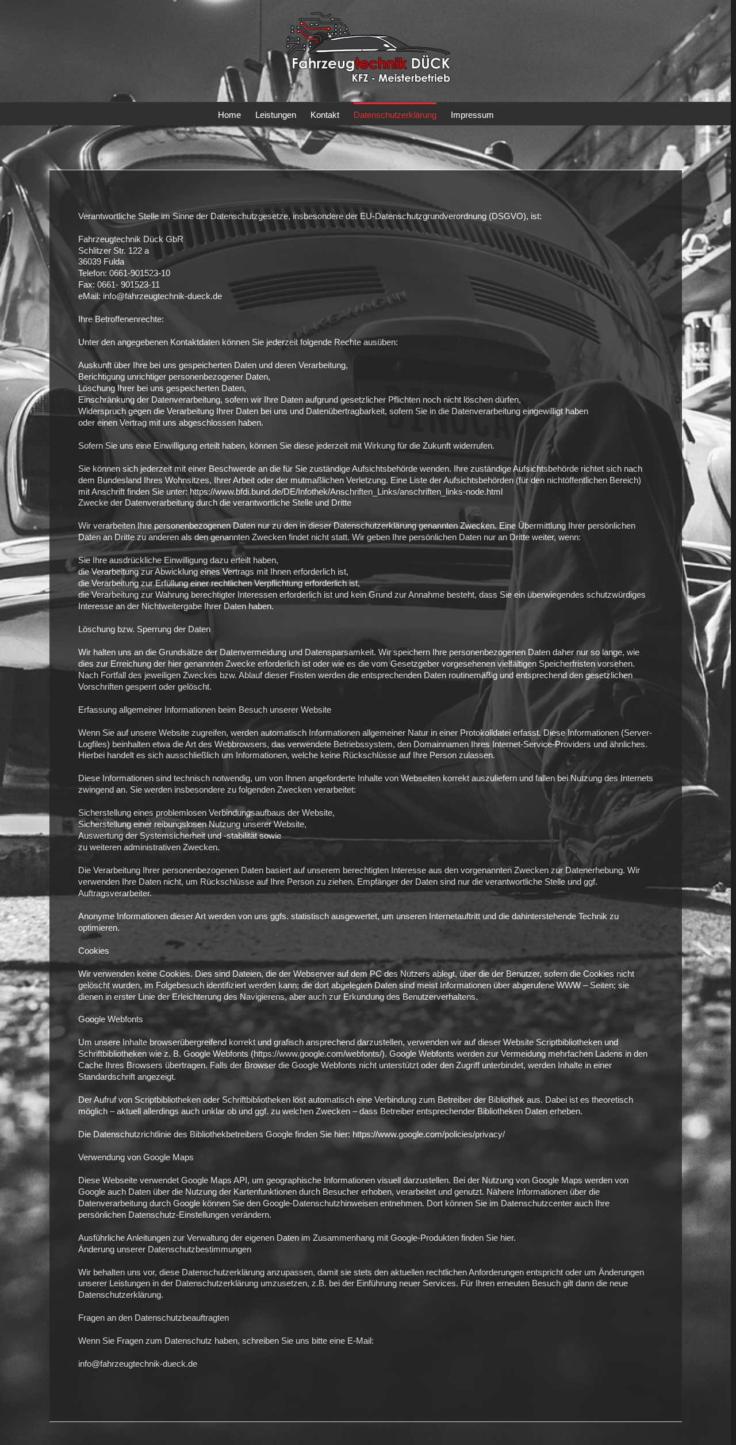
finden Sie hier (486, 1238)
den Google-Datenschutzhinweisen (312, 1203)
